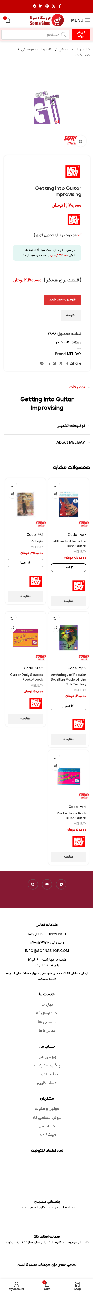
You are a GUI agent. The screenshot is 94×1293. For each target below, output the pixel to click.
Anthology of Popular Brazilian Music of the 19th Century (68, 679)
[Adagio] (25, 504)
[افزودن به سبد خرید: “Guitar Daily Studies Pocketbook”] (12, 618)
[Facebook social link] (60, 6)
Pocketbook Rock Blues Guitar (71, 816)
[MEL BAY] (78, 585)
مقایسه (71, 315)
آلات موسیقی (68, 49)
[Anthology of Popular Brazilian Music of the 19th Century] (68, 638)
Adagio (37, 541)
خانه (86, 49)
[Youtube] (47, 884)
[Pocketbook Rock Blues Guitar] (68, 776)
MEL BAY (74, 354)
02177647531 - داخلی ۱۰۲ (47, 934)
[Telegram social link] (34, 6)
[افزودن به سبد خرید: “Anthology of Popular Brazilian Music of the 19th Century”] (55, 618)
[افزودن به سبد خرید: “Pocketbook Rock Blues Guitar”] (55, 757)
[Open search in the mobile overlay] (35, 35)
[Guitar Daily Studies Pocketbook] (25, 638)
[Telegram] (61, 884)
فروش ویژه (81, 34)
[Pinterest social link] (47, 6)
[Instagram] (33, 884)
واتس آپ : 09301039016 (47, 942)
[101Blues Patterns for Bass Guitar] (68, 504)
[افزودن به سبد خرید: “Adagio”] (12, 485)
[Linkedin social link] (41, 6)
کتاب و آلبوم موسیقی (37, 49)
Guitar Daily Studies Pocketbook (26, 677)
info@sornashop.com (47, 951)
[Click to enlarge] (80, 141)
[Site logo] (47, 20)
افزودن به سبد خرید (62, 299)
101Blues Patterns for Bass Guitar (69, 544)
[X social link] (53, 6)
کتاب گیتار (82, 55)
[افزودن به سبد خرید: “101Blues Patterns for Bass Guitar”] (55, 485)
